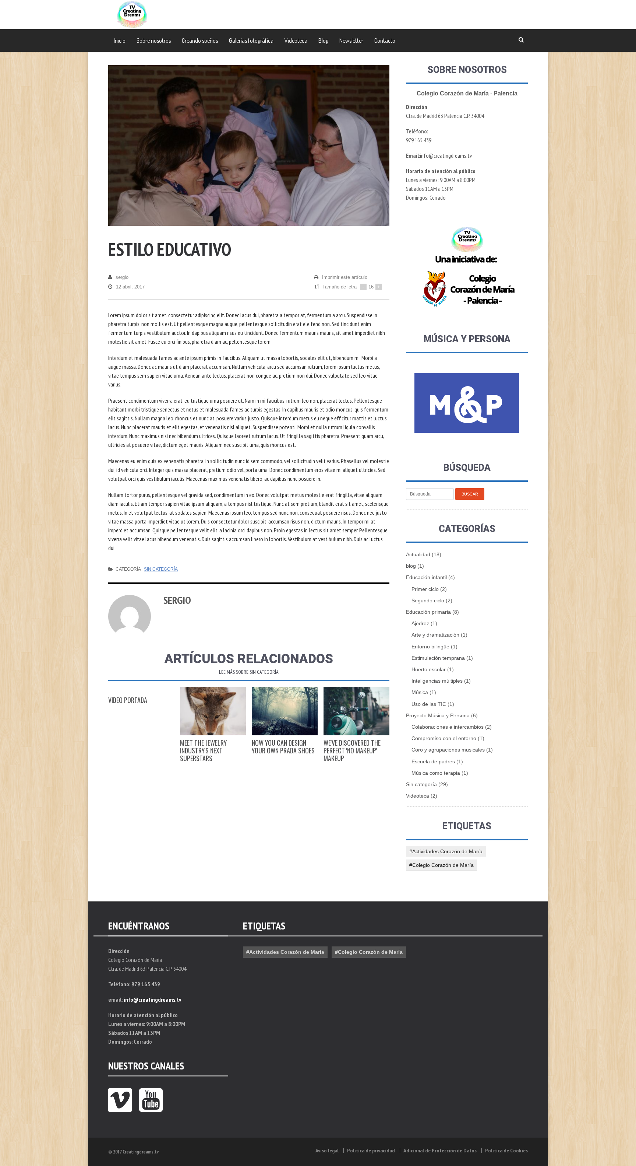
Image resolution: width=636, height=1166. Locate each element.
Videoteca (296, 40)
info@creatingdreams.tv (446, 155)
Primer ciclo (425, 589)
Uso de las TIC (428, 704)
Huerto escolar (428, 669)
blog (411, 566)
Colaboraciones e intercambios (447, 727)
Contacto (384, 40)
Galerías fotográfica (251, 40)
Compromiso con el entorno (443, 738)
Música (419, 692)
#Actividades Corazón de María (446, 851)
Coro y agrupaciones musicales (448, 750)
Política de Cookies (506, 1150)
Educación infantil (426, 577)
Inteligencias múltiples (437, 681)
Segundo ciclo (427, 600)
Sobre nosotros (154, 40)
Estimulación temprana (438, 658)
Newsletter (351, 40)
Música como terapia (435, 773)
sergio (122, 277)
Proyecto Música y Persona (438, 715)
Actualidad (418, 554)
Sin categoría (161, 569)
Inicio (120, 40)
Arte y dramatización (435, 635)
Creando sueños (200, 40)
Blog (323, 40)
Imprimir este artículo (344, 277)
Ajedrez (420, 623)
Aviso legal (327, 1150)
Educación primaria (428, 612)
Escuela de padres (433, 761)
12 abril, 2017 (130, 287)
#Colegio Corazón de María (441, 865)
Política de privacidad (371, 1150)
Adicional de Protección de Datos (440, 1150)
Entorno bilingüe (430, 646)
